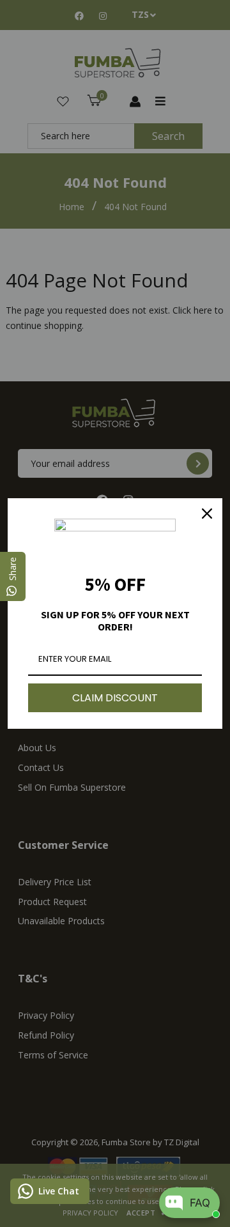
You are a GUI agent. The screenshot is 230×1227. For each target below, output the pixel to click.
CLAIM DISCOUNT (115, 697)
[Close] (207, 513)
